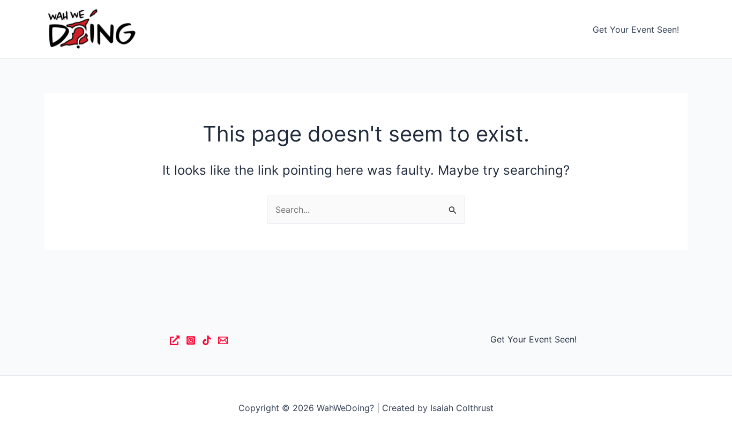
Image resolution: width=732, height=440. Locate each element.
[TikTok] (207, 340)
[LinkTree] (175, 340)
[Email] (223, 340)
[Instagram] (191, 340)
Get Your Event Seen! (636, 29)
